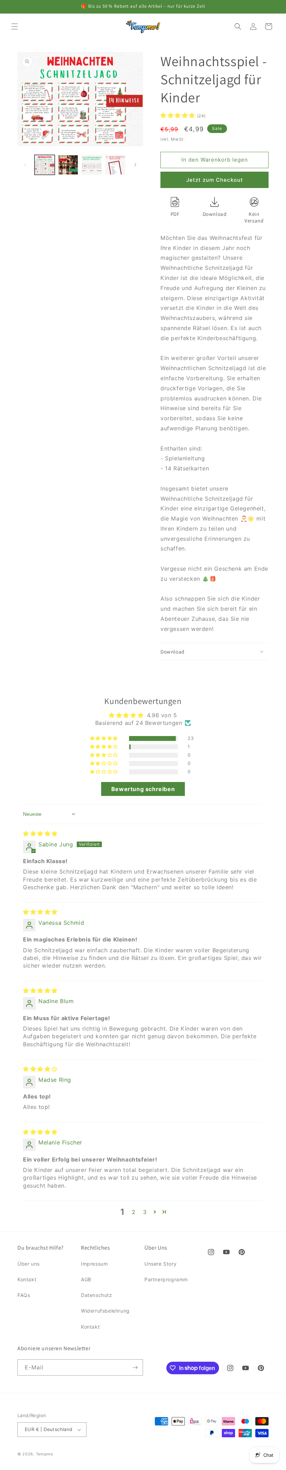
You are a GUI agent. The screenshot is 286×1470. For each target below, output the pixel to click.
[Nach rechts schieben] (135, 164)
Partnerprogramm (166, 1279)
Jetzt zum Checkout (214, 180)
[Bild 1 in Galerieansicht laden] (45, 165)
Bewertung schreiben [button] (143, 788)
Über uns (28, 1264)
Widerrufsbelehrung (105, 1311)
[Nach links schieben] (25, 164)
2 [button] (134, 1212)
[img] (40, 833)
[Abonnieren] (135, 1367)
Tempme (44, 1454)
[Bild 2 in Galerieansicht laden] (68, 165)
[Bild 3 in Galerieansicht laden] (92, 165)
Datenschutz (96, 1295)
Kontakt (26, 1279)
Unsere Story (160, 1264)
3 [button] (145, 1212)
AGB (86, 1279)
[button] (14, 26)
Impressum (94, 1264)
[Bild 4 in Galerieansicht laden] (115, 165)
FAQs (23, 1295)
